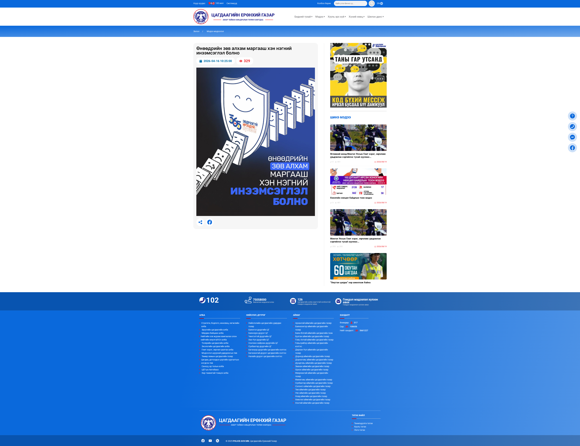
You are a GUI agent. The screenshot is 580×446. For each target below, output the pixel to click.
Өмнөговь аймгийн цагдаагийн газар (313, 379)
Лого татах (359, 430)
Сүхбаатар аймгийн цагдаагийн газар (314, 383)
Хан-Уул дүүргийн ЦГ (258, 339)
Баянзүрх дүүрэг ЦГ (258, 333)
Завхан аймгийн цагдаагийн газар (312, 366)
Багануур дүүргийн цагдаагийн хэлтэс (267, 349)
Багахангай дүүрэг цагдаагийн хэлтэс (267, 353)
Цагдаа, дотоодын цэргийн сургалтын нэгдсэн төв (220, 361)
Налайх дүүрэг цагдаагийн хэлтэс (265, 356)
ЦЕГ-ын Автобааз (210, 369)
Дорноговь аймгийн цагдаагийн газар (314, 359)
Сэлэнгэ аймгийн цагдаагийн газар (312, 386)
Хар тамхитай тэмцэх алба (215, 373)
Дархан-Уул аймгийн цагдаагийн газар (311, 351)
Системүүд (232, 3)
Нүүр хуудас (199, 3)
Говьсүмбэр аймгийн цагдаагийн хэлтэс (311, 345)
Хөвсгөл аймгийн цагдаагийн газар (312, 399)
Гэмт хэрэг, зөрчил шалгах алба (217, 349)
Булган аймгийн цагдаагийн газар (312, 336)
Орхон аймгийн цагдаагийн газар (311, 369)
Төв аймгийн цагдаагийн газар (310, 389)
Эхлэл (196, 31)
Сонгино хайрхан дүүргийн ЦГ (263, 343)
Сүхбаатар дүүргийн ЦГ (260, 346)
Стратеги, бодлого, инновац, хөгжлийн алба (220, 325)
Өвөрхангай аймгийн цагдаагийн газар (311, 374)
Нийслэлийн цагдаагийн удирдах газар (264, 325)
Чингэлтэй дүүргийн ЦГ (260, 336)
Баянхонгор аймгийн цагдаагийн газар (311, 328)
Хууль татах (360, 426)
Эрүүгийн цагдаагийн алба (215, 329)
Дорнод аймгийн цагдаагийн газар (312, 356)
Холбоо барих (324, 3)
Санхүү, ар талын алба (213, 366)
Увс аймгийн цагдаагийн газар (310, 393)
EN (378, 3)
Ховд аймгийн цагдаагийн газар (311, 396)
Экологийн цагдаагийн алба (216, 346)
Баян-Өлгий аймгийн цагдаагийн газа (314, 333)
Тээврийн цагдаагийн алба (215, 343)
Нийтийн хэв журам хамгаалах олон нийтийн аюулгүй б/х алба (219, 338)
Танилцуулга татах (363, 423)
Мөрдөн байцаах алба (213, 333)
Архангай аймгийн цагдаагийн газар (313, 323)
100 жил (219, 3)
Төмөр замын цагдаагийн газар (217, 356)
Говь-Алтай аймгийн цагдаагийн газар (314, 339)
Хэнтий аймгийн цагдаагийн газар (312, 403)
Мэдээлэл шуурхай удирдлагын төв (219, 353)
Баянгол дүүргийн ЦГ (258, 329)
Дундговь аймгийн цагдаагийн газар (313, 363)
